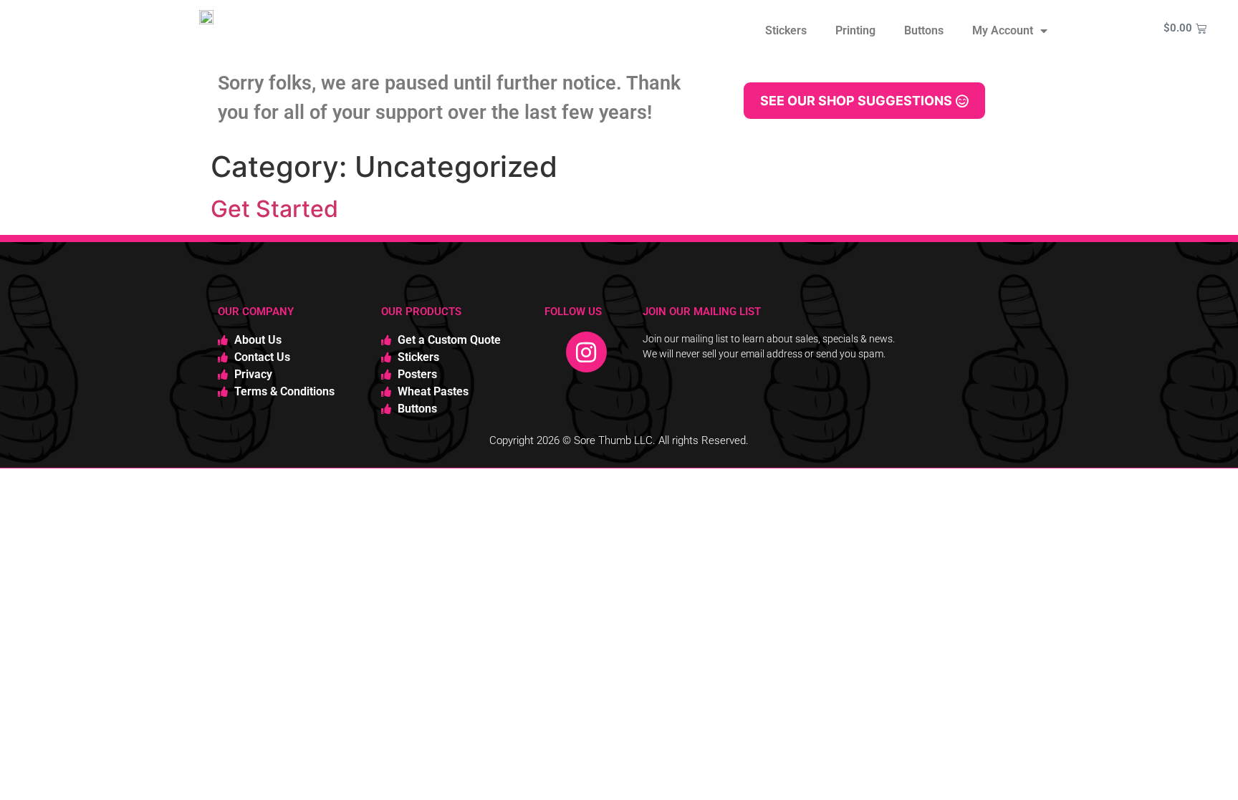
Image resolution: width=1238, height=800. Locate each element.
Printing (855, 30)
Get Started (274, 209)
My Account (1002, 30)
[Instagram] (587, 352)
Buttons (924, 30)
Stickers (786, 30)
